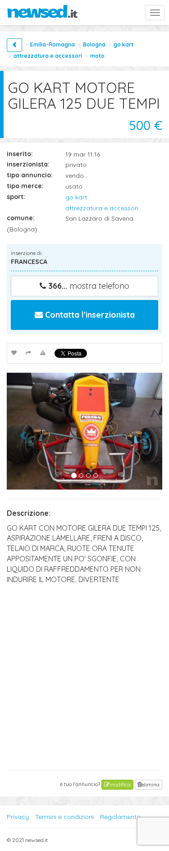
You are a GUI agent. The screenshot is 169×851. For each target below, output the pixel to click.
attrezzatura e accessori (48, 55)
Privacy (18, 817)
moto (97, 55)
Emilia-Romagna (52, 44)
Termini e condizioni (64, 817)
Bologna (94, 44)
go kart (123, 44)
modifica (120, 784)
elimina (151, 784)
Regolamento (120, 817)
